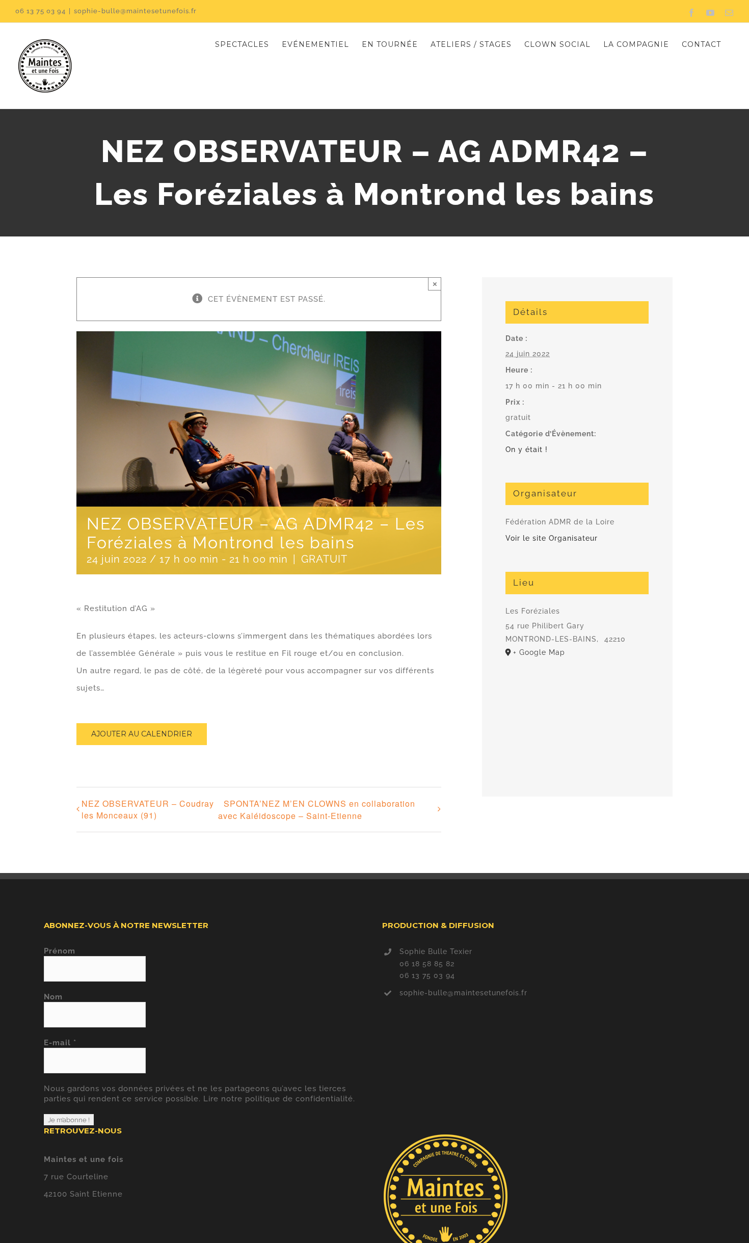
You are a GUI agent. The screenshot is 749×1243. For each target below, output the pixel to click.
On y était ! (526, 449)
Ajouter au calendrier (141, 734)
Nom (53, 996)
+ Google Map (539, 652)
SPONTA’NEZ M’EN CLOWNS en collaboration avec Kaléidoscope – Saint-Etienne (316, 810)
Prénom (59, 951)
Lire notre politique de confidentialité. (279, 1098)
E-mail (60, 1042)
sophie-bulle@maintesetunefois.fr (135, 11)
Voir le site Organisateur (551, 538)
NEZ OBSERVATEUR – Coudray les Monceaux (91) (148, 809)
